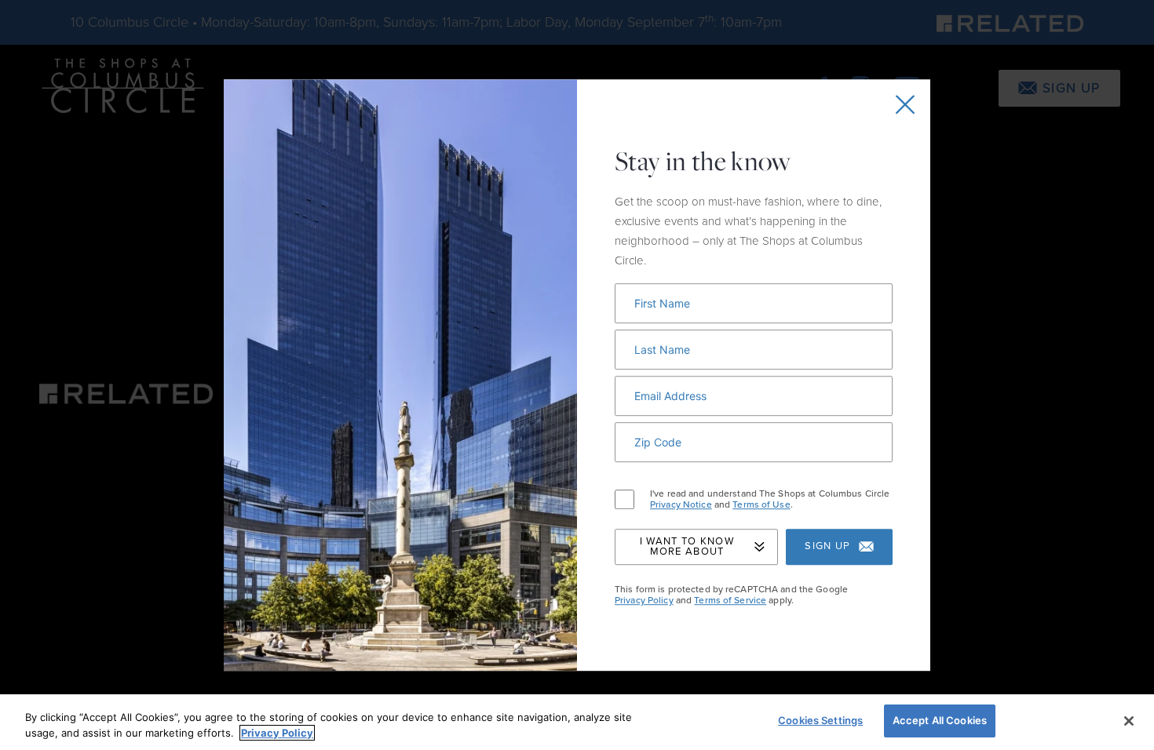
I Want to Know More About (687, 546)
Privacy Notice (681, 505)
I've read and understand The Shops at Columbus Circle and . (769, 499)
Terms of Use (761, 505)
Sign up (827, 547)
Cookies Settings (820, 720)
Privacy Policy (644, 600)
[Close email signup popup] (905, 104)
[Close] (1129, 721)
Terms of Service (730, 600)
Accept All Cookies (940, 720)
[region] (577, 722)
